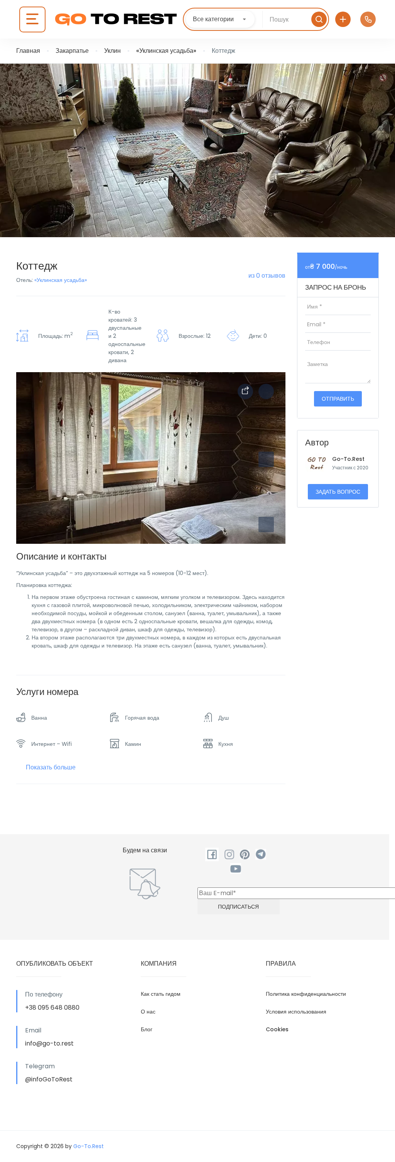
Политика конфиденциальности (306, 994)
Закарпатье (72, 51)
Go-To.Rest (348, 459)
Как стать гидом (161, 994)
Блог (146, 1029)
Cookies (277, 1029)
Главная (28, 51)
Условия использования (296, 1011)
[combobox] (220, 19)
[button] (266, 524)
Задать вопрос (338, 492)
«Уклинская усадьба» (166, 51)
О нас (148, 1011)
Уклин (112, 51)
